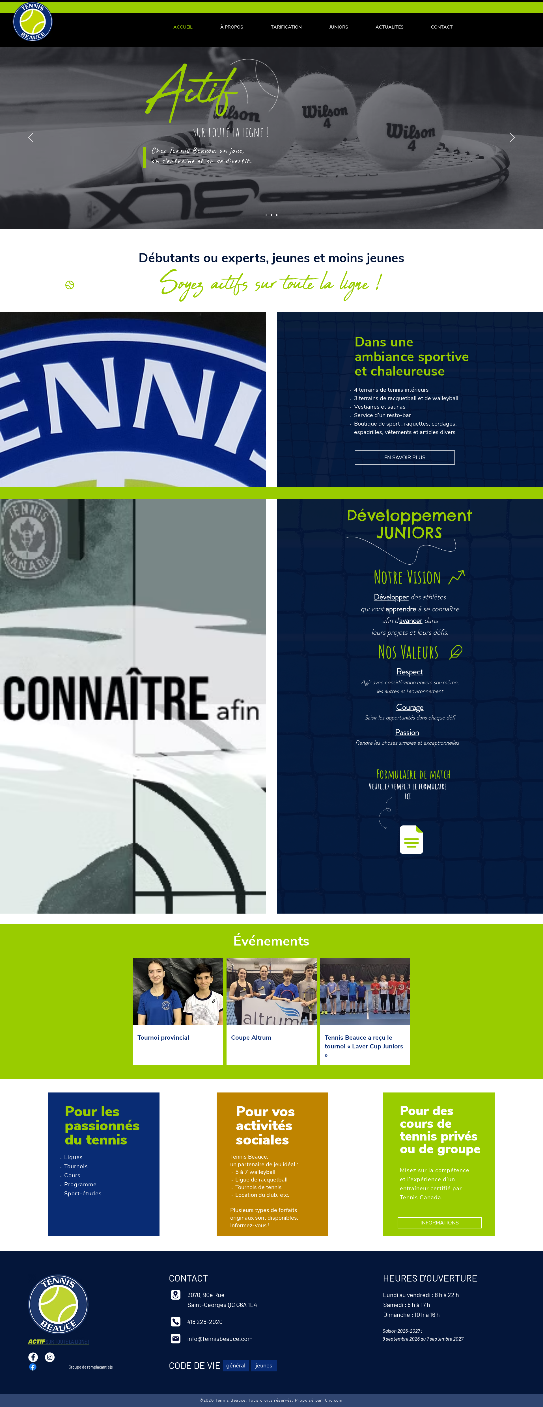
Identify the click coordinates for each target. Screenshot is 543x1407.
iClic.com (333, 1400)
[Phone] (175, 1321)
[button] (286, 27)
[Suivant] (512, 138)
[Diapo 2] (271, 215)
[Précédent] (30, 138)
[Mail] (175, 1338)
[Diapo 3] (276, 215)
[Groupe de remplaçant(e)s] (33, 1367)
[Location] (175, 1295)
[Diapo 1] (266, 215)
